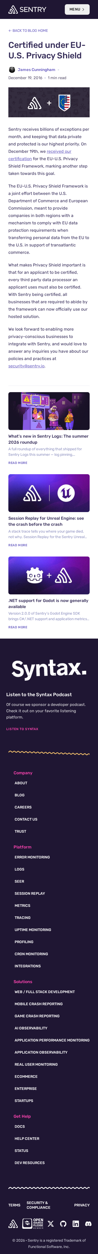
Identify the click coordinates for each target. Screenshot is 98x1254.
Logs (19, 869)
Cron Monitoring (31, 954)
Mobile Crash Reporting (39, 1004)
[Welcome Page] (27, 9)
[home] (13, 1224)
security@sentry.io (26, 365)
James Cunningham (36, 69)
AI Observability (31, 1028)
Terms (14, 1205)
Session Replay (30, 893)
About (21, 783)
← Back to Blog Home (28, 30)
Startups (24, 1101)
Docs (20, 1126)
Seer (19, 881)
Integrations (28, 966)
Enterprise (26, 1088)
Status (21, 1151)
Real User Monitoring (36, 1064)
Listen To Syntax (22, 729)
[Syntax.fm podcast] (49, 670)
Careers (23, 807)
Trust (20, 831)
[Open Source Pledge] (32, 1223)
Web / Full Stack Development (45, 992)
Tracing (23, 918)
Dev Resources (30, 1163)
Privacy (82, 1205)
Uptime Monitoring (33, 930)
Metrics (22, 905)
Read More (17, 463)
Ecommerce (26, 1076)
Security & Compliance (38, 1205)
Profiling (24, 942)
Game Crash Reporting (37, 1016)
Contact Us (26, 819)
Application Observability (41, 1052)
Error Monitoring (32, 857)
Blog (20, 795)
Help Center (27, 1138)
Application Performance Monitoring (52, 1040)
